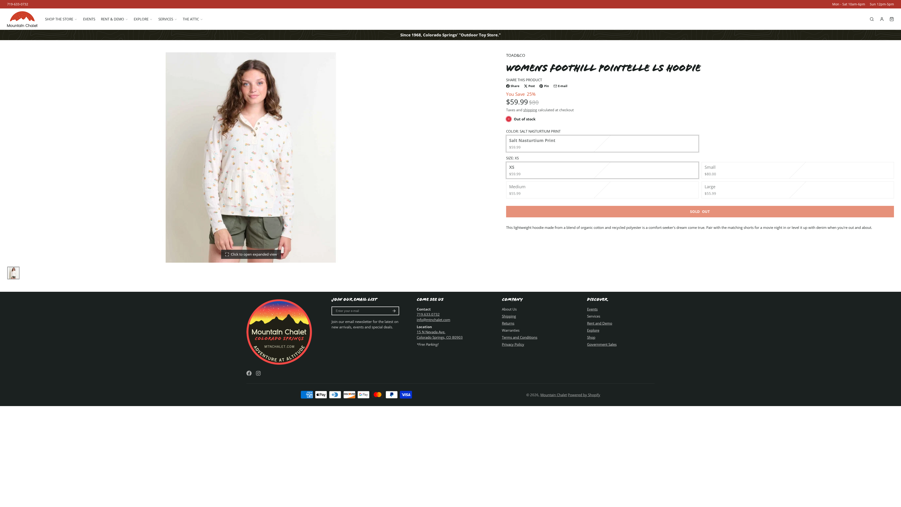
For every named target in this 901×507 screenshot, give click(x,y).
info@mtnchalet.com (433, 319)
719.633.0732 (428, 314)
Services (165, 19)
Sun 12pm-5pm (882, 4)
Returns (508, 323)
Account (882, 19)
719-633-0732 (17, 4)
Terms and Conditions (519, 337)
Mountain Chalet (553, 394)
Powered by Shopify (584, 394)
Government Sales (602, 344)
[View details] (280, 331)
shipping (530, 110)
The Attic (191, 19)
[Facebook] (249, 373)
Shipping (509, 316)
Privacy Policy (513, 344)
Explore (141, 19)
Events (89, 19)
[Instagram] (258, 373)
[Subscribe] (394, 311)
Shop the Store (59, 19)
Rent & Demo (112, 19)
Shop (591, 337)
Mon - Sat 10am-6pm (848, 4)
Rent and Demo (599, 323)
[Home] (22, 19)
